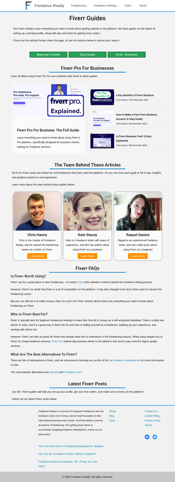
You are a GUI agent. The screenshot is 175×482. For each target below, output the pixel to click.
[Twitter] (154, 437)
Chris (81, 282)
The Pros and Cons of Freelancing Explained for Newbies (70, 446)
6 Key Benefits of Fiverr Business (135, 95)
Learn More (37, 256)
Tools (112, 420)
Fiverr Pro (57, 341)
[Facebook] (147, 437)
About (112, 411)
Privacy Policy (153, 420)
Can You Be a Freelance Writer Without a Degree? (67, 453)
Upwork (54, 372)
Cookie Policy (152, 415)
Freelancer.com (73, 372)
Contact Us (151, 411)
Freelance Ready (49, 5)
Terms (148, 425)
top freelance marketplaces (124, 360)
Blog (111, 415)
